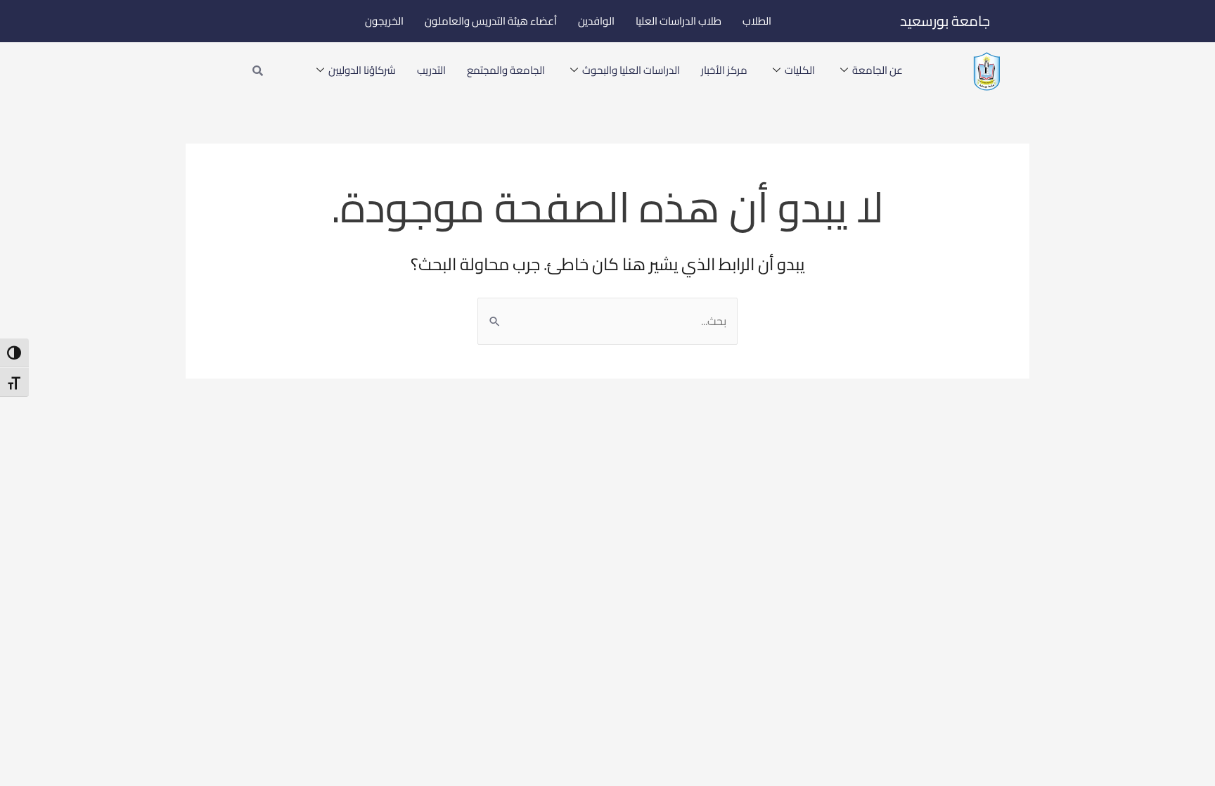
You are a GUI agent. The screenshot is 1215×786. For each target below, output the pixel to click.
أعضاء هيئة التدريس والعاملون (491, 21)
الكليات (800, 70)
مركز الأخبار (724, 70)
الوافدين (596, 21)
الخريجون (384, 21)
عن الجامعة (877, 70)
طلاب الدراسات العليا (678, 21)
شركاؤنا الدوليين (362, 70)
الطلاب (756, 21)
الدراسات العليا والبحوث (631, 70)
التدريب (431, 70)
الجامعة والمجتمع (506, 70)
